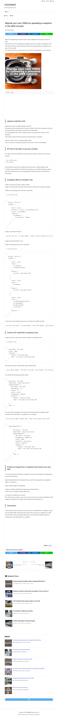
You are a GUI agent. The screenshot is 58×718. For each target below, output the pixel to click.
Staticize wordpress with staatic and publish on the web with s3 (30, 591)
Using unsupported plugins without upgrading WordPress (29, 581)
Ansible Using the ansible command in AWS (23, 678)
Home (7, 15)
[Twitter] (29, 699)
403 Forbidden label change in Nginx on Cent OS (26, 601)
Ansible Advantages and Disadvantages (24, 621)
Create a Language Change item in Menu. (23, 659)
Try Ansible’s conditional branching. (23, 611)
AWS (12, 15)
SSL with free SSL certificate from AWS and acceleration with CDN (28, 668)
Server (49, 545)
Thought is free (36, 714)
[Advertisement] (29, 105)
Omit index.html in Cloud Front (20, 687)
